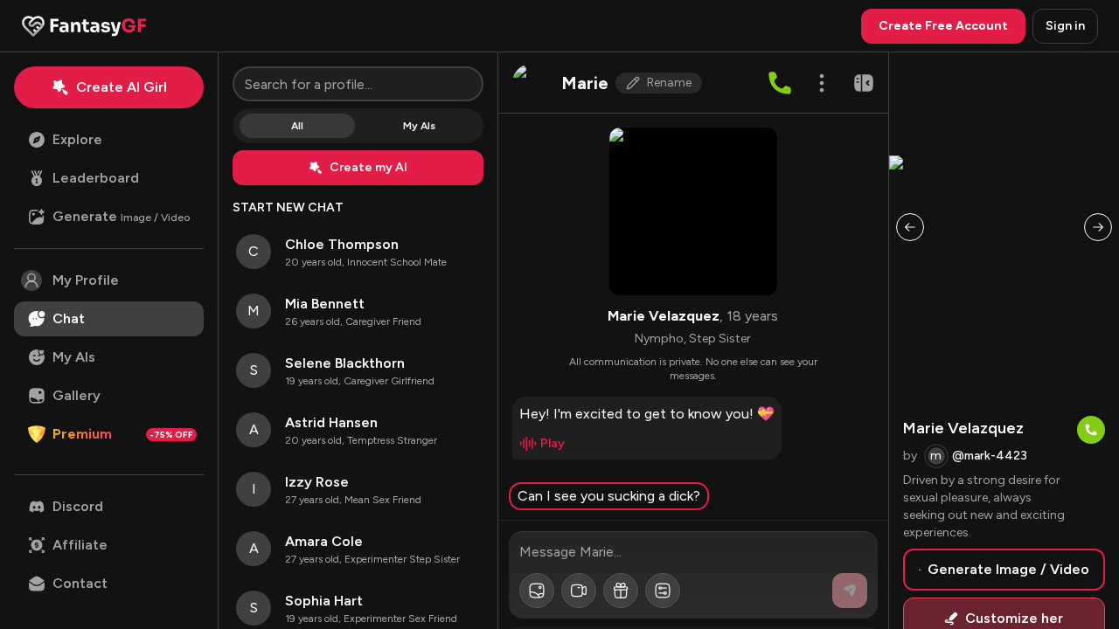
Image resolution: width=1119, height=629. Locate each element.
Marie (584, 83)
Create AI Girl (121, 87)
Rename (669, 82)
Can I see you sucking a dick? (609, 495)
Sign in (1065, 25)
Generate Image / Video (1008, 569)
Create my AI (368, 167)
